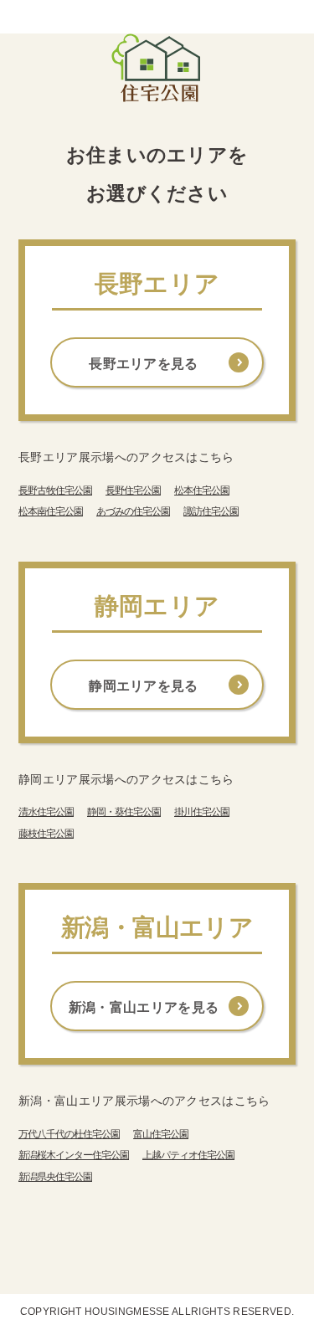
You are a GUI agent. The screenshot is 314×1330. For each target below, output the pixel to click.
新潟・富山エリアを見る (144, 1007)
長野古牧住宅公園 (55, 490)
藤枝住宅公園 (46, 834)
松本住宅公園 (201, 490)
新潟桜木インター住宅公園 (73, 1155)
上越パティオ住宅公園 (188, 1155)
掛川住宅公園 (201, 812)
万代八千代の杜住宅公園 (69, 1134)
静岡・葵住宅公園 (124, 812)
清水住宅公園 (46, 812)
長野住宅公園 (133, 490)
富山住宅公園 (160, 1134)
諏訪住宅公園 (211, 511)
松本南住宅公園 (50, 511)
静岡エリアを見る (143, 686)
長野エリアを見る (143, 364)
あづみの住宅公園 (133, 511)
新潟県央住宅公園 (55, 1177)
